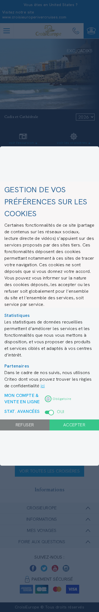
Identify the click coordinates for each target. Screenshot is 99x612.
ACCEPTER (74, 425)
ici (43, 386)
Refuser (25, 425)
